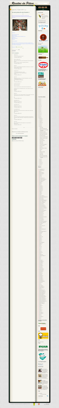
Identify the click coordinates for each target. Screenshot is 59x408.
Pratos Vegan (40, 285)
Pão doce (40, 251)
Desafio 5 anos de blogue (45, 374)
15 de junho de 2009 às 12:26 (17, 68)
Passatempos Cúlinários (41, 255)
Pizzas (25, 9)
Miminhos (40, 243)
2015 (39, 110)
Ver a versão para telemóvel (20, 133)
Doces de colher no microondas (42, 221)
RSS (45, 7)
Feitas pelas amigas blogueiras (42, 231)
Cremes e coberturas (41, 195)
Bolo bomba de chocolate (42, 135)
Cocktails (40, 192)
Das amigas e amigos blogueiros (42, 196)
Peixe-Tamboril (40, 278)
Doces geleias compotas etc (42, 222)
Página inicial (21, 131)
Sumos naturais (40, 313)
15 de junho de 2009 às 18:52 (17, 113)
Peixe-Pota (40, 273)
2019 (39, 105)
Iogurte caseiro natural (42, 145)
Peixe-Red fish (40, 275)
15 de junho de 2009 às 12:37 (17, 74)
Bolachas (40, 174)
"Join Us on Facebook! (42, 7)
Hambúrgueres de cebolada (42, 131)
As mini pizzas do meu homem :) (43, 144)
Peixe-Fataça (40, 264)
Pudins (40, 288)
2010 (39, 116)
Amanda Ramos (16, 100)
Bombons (40, 182)
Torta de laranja (43, 380)
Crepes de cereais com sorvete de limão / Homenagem (44, 130)
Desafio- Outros (41, 213)
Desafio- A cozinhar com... (42, 201)
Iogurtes (40, 237)
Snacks (40, 308)
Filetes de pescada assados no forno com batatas (43, 157)
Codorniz (40, 193)
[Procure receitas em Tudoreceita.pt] (41, 341)
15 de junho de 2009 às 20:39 (17, 119)
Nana (14, 76)
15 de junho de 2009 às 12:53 (17, 81)
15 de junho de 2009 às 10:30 (17, 57)
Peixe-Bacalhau (40, 261)
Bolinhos (40, 175)
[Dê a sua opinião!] (13, 50)
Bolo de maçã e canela (44, 385)
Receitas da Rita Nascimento (42, 296)
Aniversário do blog (41, 170)
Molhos (40, 244)
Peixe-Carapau (40, 262)
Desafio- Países (41, 214)
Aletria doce (41, 149)
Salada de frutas (41, 141)
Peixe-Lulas (40, 266)
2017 (39, 107)
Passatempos (40, 254)
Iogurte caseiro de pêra (42, 140)
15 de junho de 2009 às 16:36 (17, 98)
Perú (39, 283)
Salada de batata (41, 154)
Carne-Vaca (40, 190)
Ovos (39, 247)
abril (40, 160)
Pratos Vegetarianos (41, 286)
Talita (14, 115)
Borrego (40, 183)
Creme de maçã (41, 127)
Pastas (40, 256)
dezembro (41, 118)
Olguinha (15, 54)
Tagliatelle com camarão (42, 151)
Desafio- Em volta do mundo (42, 210)
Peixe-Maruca (40, 267)
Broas (39, 184)
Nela (14, 65)
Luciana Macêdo (16, 109)
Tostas (40, 317)
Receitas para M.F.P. (41, 302)
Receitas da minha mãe (41, 293)
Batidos (40, 171)
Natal (39, 245)
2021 (39, 102)
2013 (39, 112)
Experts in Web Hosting (46, 404)
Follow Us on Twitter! (39, 7)
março (40, 161)
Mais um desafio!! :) (42, 139)
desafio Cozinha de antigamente (42, 200)
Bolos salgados (40, 181)
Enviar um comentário (14, 128)
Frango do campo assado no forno (43, 134)
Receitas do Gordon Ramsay (42, 298)
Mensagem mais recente (15, 131)
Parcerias (40, 252)
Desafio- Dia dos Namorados (42, 206)
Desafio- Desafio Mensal (42, 205)
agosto (40, 123)
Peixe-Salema (40, 276)
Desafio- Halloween (41, 211)
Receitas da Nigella (41, 294)
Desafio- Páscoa (41, 215)
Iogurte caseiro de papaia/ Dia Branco (44, 136)
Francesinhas (41, 146)
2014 (39, 111)
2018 (39, 106)
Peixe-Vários (40, 282)
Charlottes (40, 191)
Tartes (39, 314)
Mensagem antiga (25, 131)
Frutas (40, 234)
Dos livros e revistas (41, 225)
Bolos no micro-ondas (41, 180)
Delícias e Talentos (16, 59)
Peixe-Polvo (40, 272)
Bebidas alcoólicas (41, 172)
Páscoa (40, 253)
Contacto (43, 9)
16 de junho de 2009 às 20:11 (17, 124)
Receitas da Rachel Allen (42, 295)
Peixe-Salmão (40, 277)
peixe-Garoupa (40, 265)
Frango (40, 233)
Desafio (40, 150)
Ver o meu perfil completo (42, 21)
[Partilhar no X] (14, 50)
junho (40, 126)
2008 (39, 165)
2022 (39, 101)
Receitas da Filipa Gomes (42, 292)
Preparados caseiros (41, 287)
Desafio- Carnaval (41, 203)
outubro (41, 121)
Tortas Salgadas (41, 316)
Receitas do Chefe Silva (41, 297)
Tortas (39, 315)
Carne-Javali (40, 185)
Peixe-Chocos (40, 263)
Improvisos (40, 236)
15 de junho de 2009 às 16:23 (17, 91)
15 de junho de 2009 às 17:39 (17, 102)
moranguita (15, 70)
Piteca (44, 14)
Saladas (40, 304)
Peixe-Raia (40, 274)
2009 (39, 117)
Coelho (40, 194)
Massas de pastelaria (41, 242)
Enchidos (40, 226)
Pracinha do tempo (16, 83)
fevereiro (41, 162)
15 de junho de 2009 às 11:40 (17, 63)
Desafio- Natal (40, 212)
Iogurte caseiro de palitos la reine (43, 128)
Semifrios (40, 307)
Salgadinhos (40, 305)
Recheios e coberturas (41, 303)
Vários (40, 318)
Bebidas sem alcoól (41, 173)
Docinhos (40, 224)
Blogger (45, 394)
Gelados (40, 235)
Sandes (40, 306)
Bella (14, 93)
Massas (40, 241)
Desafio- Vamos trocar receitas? (42, 216)
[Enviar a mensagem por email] (12, 50)
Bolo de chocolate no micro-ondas (43, 155)
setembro (41, 122)
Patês (39, 257)
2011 (39, 115)
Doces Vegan (40, 223)
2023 (39, 100)
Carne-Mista (40, 186)
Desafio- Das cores (41, 204)
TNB (29, 403)
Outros (40, 246)
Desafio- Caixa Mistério (41, 202)
